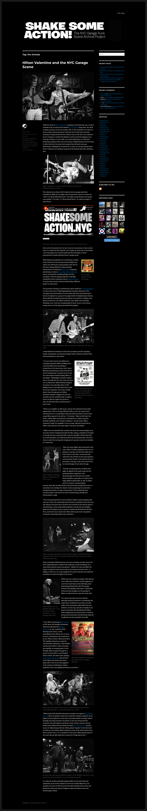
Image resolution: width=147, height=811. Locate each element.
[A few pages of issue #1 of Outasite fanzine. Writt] (115, 211)
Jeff (23, 129)
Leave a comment (27, 150)
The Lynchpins (33, 145)
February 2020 (104, 136)
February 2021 (104, 127)
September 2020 (104, 131)
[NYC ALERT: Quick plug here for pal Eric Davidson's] (122, 218)
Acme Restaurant (87, 288)
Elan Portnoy (26, 140)
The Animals (73, 127)
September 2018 (104, 153)
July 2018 (102, 154)
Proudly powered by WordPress (38, 803)
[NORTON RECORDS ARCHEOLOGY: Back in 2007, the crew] (102, 205)
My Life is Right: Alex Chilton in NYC (114, 97)
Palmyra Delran (73, 279)
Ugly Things (66, 269)
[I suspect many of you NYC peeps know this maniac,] (115, 218)
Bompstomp (26, 138)
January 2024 (104, 120)
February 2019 (104, 145)
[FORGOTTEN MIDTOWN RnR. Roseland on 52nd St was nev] (115, 205)
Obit (33, 134)
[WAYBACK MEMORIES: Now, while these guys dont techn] (115, 224)
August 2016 (103, 174)
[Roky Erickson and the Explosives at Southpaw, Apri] (122, 205)
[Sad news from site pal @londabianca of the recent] (122, 231)
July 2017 (102, 163)
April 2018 (103, 156)
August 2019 (103, 138)
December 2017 (104, 158)
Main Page (121, 13)
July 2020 (102, 135)
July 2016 (102, 176)
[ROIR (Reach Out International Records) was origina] (108, 205)
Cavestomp (33, 138)
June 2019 (103, 140)
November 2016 (104, 169)
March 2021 (103, 126)
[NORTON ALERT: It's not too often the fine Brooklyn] (102, 218)
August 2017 (103, 161)
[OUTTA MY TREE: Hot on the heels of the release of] (115, 231)
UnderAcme (25, 147)
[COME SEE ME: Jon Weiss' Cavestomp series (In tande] (102, 211)
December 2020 (104, 129)
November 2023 (104, 122)
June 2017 (103, 165)
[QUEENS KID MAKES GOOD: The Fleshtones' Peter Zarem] (122, 211)
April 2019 (103, 144)
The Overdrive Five (79, 725)
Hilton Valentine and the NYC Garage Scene (112, 78)
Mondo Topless (32, 142)
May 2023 (103, 124)
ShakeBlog (25, 803)
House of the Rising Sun (51, 658)
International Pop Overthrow (67, 272)
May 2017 (102, 167)
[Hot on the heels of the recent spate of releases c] (102, 231)
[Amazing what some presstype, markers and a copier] (108, 218)
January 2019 (103, 147)
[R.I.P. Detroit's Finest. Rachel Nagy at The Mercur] (102, 224)
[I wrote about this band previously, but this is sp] (108, 211)
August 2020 (103, 133)
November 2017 (104, 160)
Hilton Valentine (61, 125)
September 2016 (104, 172)
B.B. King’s (64, 622)
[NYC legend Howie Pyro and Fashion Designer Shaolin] (108, 224)
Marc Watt (103, 94)
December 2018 (104, 149)
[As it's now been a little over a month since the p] (108, 231)
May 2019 (103, 142)
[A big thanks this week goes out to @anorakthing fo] (122, 224)
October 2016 (104, 170)
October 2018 (103, 151)
